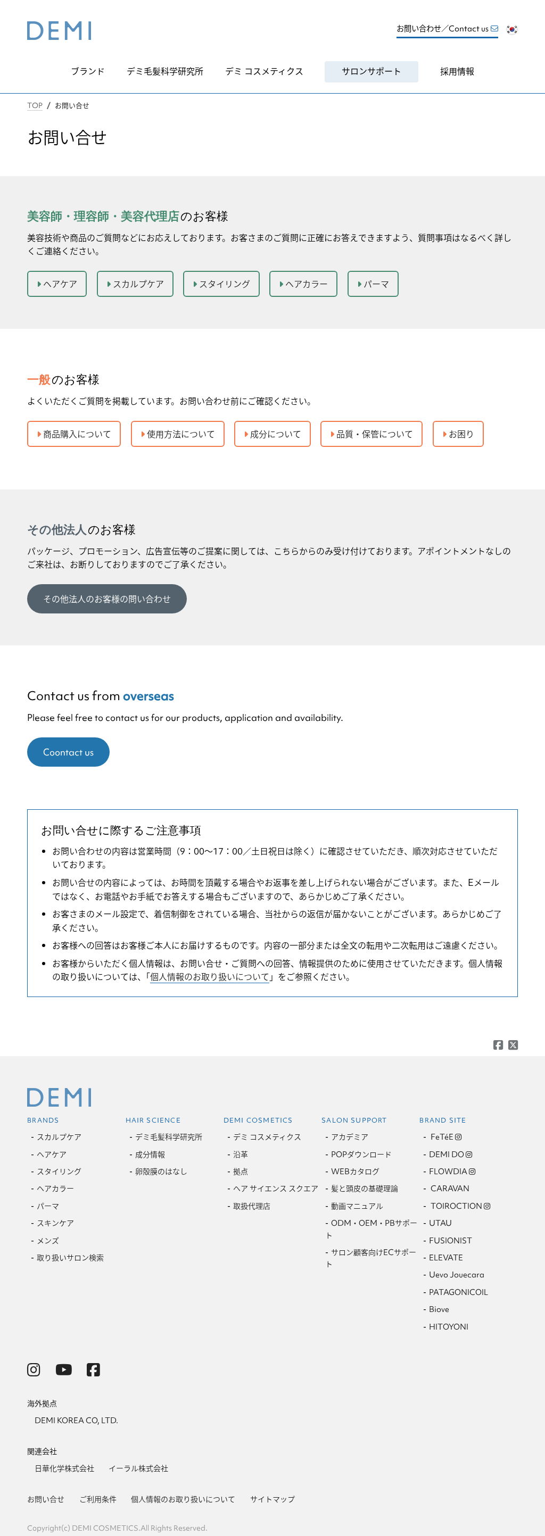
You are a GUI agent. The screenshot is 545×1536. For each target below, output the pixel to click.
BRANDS (43, 1120)
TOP (35, 105)
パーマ (376, 284)
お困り (461, 434)
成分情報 (150, 1154)
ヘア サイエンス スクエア (275, 1188)
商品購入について (77, 434)
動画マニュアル (357, 1206)
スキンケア (55, 1223)
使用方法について (181, 434)
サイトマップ (272, 1499)
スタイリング (224, 284)
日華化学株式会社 (64, 1468)
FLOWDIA (448, 1171)
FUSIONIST (450, 1240)
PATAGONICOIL (458, 1292)
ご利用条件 (98, 1499)
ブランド (88, 71)
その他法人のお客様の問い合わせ (107, 599)
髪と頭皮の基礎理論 (364, 1188)
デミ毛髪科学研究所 (165, 71)
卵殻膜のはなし (161, 1171)
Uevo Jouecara (456, 1274)
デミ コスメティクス (264, 71)
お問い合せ (45, 1499)
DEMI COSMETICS (258, 1120)
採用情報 (457, 71)
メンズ (48, 1240)
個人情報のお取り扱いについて (209, 976)
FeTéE (441, 1137)
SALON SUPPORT (354, 1120)
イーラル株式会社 (138, 1468)
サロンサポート (371, 71)
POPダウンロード (361, 1154)
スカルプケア (138, 284)
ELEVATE (446, 1257)
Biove (439, 1309)
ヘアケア (60, 284)
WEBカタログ (355, 1171)
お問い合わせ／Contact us (443, 28)
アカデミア (349, 1137)
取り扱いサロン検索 (70, 1257)
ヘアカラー (306, 284)
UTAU (440, 1223)
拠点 (240, 1171)
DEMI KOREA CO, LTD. (76, 1420)
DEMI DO (446, 1154)
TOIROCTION (455, 1206)
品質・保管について (374, 434)
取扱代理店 (251, 1206)
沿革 (240, 1154)
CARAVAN (449, 1188)
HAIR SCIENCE (153, 1120)
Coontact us (68, 752)
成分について (275, 434)
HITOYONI (448, 1327)
